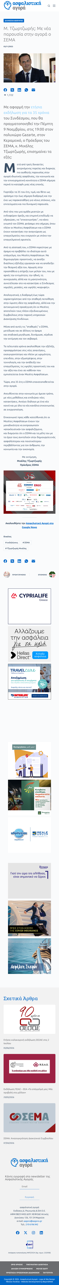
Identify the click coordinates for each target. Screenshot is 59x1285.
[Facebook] (7, 90)
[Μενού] (54, 5)
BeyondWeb (48, 1282)
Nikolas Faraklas (13, 1282)
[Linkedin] (41, 1232)
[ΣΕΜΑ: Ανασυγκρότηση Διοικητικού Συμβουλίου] (30, 1117)
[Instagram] (33, 1232)
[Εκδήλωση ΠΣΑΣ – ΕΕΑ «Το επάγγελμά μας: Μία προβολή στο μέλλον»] (30, 1068)
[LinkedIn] (21, 90)
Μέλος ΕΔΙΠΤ (42, 1269)
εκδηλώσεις (11, 542)
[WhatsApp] (28, 90)
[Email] (35, 90)
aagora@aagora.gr (33, 1221)
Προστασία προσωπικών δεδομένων (22, 1273)
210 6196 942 (32, 1224)
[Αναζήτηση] (49, 6)
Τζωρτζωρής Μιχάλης (15, 548)
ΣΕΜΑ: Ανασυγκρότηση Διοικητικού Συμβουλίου (28, 1138)
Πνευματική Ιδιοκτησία (37, 1264)
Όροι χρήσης (17, 1264)
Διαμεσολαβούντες (14, 21)
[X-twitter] (25, 1232)
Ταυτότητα (48, 1273)
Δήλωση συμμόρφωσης (22, 1269)
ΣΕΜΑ (26, 542)
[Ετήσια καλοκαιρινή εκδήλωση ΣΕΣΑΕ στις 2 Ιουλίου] (30, 1019)
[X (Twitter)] (14, 90)
